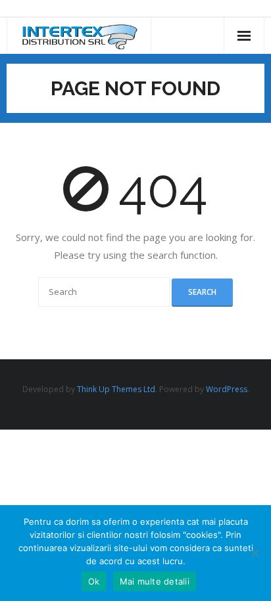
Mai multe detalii (154, 581)
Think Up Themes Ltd (116, 389)
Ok (94, 581)
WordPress (226, 389)
